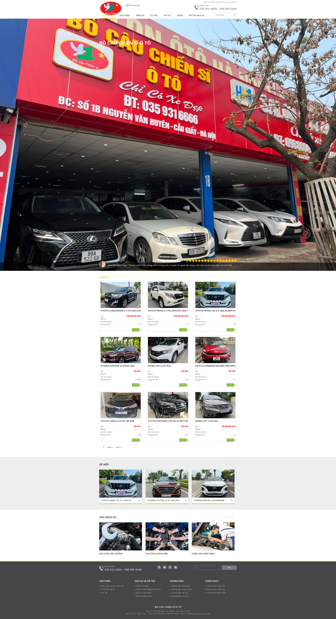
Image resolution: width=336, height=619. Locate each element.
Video (180, 15)
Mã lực (103, 319)
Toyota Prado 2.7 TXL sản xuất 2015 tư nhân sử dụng (177, 311)
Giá (102, 316)
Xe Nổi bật (104, 277)
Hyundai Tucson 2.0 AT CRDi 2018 (117, 500)
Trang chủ (108, 15)
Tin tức (167, 15)
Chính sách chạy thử (216, 586)
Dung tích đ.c (106, 324)
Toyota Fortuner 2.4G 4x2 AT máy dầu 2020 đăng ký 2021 (178, 421)
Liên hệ (233, 2)
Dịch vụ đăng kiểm (144, 596)
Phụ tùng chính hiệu (110, 553)
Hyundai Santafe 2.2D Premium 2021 (164, 500)
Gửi (229, 567)
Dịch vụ (225, 2)
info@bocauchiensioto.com (198, 613)
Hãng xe (140, 15)
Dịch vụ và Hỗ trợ (145, 581)
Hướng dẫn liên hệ (180, 592)
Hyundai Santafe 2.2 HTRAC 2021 (118, 366)
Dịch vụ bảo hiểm (144, 592)
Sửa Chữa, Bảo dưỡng (203, 553)
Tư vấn (154, 15)
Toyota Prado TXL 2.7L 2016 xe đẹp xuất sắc (219, 311)
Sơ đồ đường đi (107, 589)
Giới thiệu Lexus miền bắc (112, 586)
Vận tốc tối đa (106, 321)
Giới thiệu (124, 15)
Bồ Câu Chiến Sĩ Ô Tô (125, 42)
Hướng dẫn (176, 581)
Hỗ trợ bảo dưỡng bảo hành (148, 589)
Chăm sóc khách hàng (211, 2)
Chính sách (211, 581)
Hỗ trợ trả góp (142, 586)
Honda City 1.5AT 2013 (206, 421)
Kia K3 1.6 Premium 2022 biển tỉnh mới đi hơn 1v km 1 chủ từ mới (229, 366)
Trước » (110, 447)
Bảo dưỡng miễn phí (216, 589)
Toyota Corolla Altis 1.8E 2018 (117, 421)
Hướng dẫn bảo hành (181, 586)
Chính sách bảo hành (157, 553)
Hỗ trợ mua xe (196, 15)
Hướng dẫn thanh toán (182, 589)
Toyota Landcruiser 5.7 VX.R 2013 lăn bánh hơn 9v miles (131, 311)
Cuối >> (119, 447)
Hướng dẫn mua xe (180, 596)
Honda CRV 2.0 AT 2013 (159, 366)
